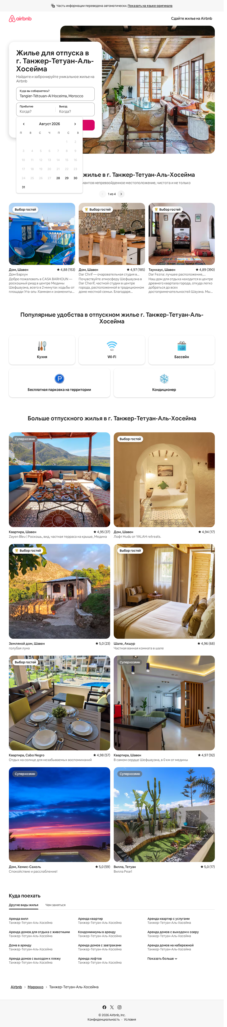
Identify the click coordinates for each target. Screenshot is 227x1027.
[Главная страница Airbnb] (20, 18)
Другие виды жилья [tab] (23, 905)
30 (75, 178)
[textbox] (36, 111)
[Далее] (121, 194)
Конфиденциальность (104, 1019)
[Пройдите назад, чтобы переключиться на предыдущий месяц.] (24, 124)
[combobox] (55, 96)
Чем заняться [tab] (55, 905)
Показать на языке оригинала (150, 6)
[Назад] (102, 194)
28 (58, 178)
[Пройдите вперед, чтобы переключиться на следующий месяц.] (75, 124)
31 (23, 187)
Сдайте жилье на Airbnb (191, 18)
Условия (130, 1019)
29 (66, 178)
